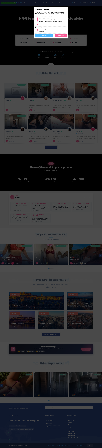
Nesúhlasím (61, 35)
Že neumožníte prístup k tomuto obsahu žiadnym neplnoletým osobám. (50, 22)
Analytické (41, 31)
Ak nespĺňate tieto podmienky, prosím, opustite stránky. (49, 24)
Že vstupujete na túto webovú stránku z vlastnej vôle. (49, 19)
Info (45, 29)
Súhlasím (45, 35)
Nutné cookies (42, 29)
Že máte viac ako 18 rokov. (44, 18)
